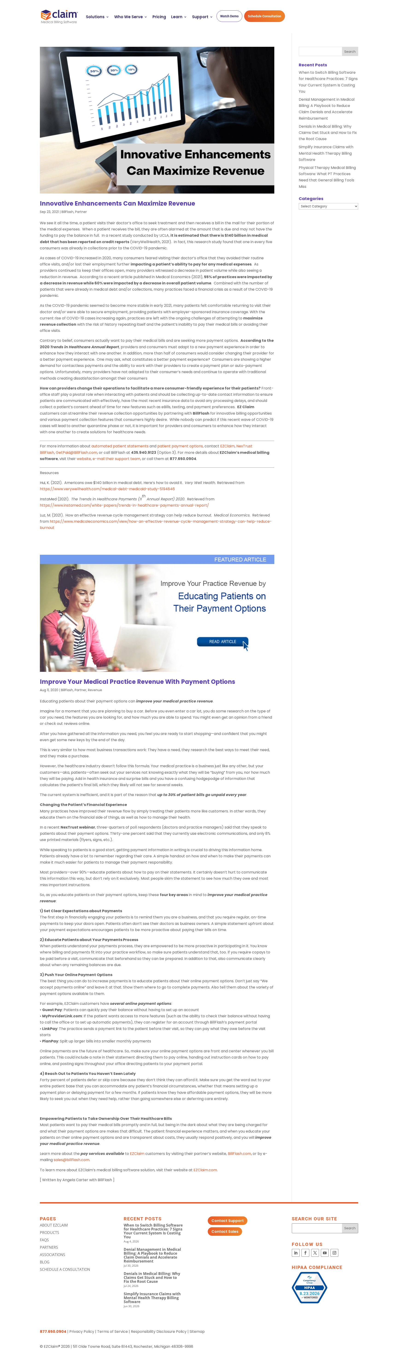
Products (49, 1232)
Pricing (159, 17)
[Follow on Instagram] (334, 1253)
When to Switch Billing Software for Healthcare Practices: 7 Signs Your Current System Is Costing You (153, 1231)
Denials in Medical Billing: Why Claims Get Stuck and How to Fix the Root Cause (328, 133)
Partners (49, 1247)
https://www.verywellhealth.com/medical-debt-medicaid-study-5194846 (107, 489)
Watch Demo (229, 16)
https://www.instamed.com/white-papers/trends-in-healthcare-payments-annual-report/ (124, 505)
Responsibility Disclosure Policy (159, 1331)
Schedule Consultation (264, 16)
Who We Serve (128, 17)
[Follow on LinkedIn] (296, 1253)
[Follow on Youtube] (325, 1253)
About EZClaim (54, 1225)
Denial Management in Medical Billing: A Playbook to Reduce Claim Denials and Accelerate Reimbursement (152, 1255)
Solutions (95, 17)
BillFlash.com (239, 1153)
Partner (81, 211)
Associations (52, 1254)
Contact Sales (224, 1231)
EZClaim (227, 446)
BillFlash (67, 211)
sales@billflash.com (71, 1159)
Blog (45, 1262)
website (84, 458)
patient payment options (180, 446)
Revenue (95, 690)
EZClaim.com (205, 1170)
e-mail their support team (116, 458)
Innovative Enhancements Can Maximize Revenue (117, 203)
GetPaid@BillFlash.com (76, 452)
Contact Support (227, 1220)
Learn (176, 17)
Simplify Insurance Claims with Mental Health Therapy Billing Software (326, 153)
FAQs (44, 1239)
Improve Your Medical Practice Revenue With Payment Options (137, 682)
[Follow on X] (315, 1253)
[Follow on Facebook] (305, 1253)
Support (200, 17)
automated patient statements (120, 446)
